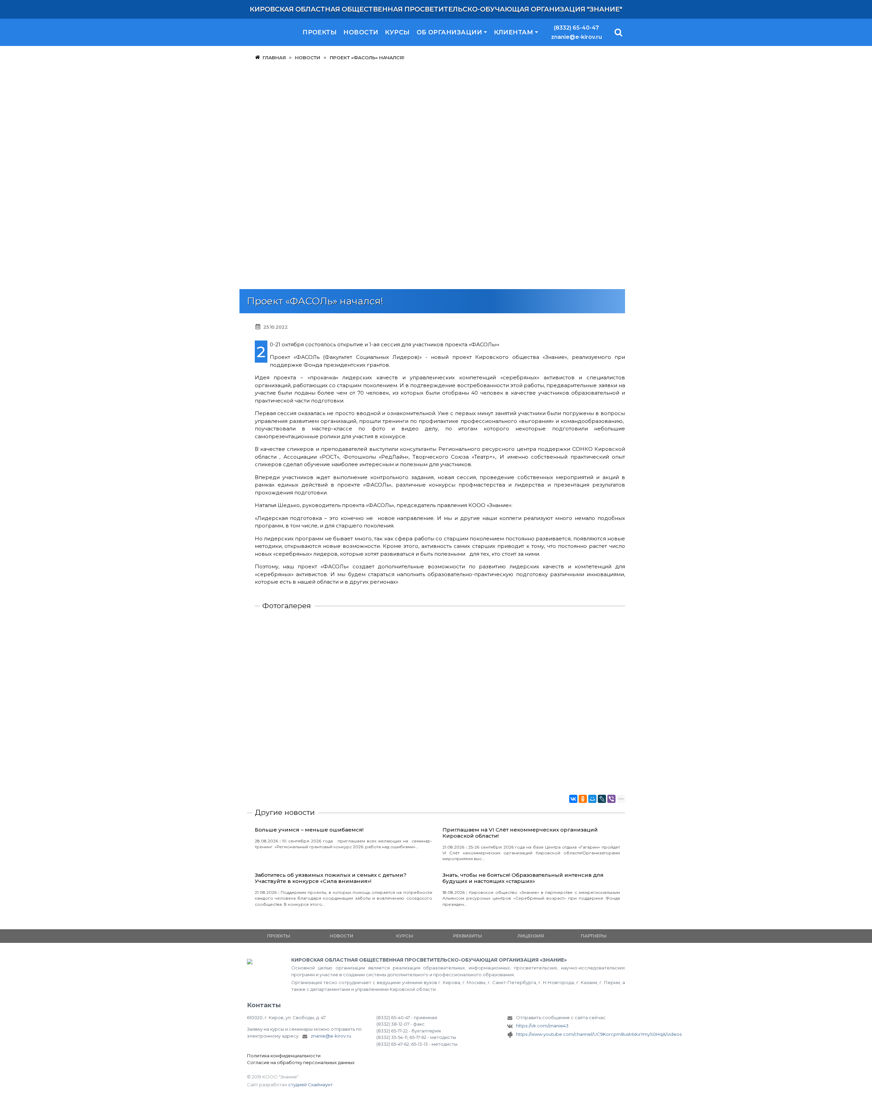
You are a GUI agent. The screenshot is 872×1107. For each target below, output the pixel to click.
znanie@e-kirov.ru (576, 37)
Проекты (319, 32)
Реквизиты (467, 935)
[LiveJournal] (602, 799)
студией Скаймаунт (310, 1084)
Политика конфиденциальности (284, 1055)
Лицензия (530, 935)
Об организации (449, 32)
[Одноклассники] (583, 799)
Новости (360, 32)
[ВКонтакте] (573, 799)
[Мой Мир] (592, 799)
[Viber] (611, 799)
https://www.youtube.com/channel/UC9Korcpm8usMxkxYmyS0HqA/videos (570, 1034)
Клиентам (513, 32)
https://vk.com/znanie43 (542, 1025)
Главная (274, 57)
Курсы (397, 32)
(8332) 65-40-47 (576, 28)
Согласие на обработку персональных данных (301, 1062)
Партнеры (594, 935)
